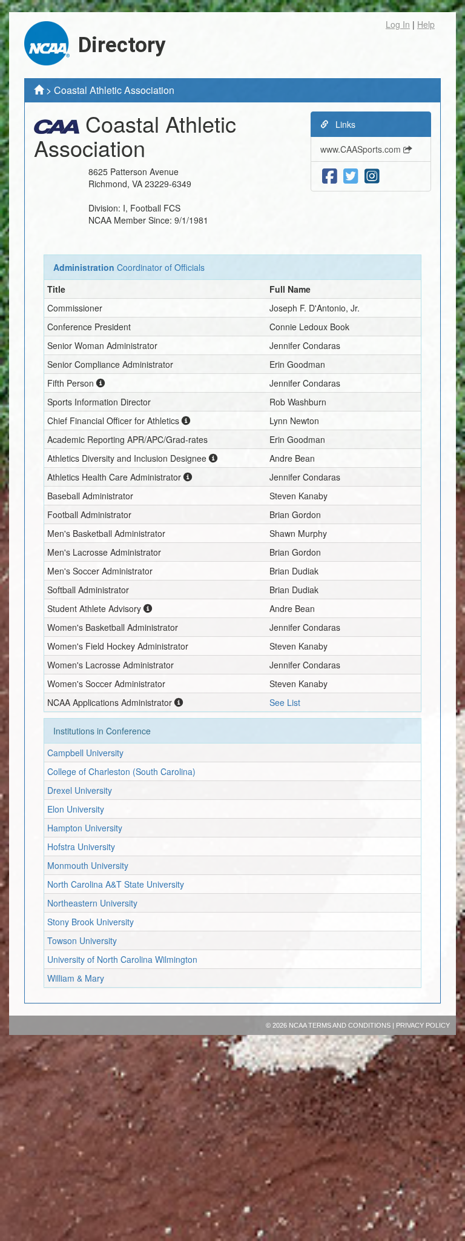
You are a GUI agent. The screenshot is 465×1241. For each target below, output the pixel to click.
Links (344, 124)
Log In (398, 24)
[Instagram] (372, 176)
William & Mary (75, 978)
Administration (83, 267)
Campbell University (85, 753)
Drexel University (79, 790)
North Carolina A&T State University (115, 884)
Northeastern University (92, 903)
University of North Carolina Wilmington (122, 959)
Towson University (82, 940)
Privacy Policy (423, 1025)
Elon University (75, 809)
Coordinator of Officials (161, 267)
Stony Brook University (90, 922)
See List (284, 702)
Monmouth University (87, 865)
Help (426, 24)
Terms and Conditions (349, 1025)
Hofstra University (81, 846)
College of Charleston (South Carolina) (121, 771)
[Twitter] (350, 176)
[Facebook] (329, 176)
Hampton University (84, 828)
